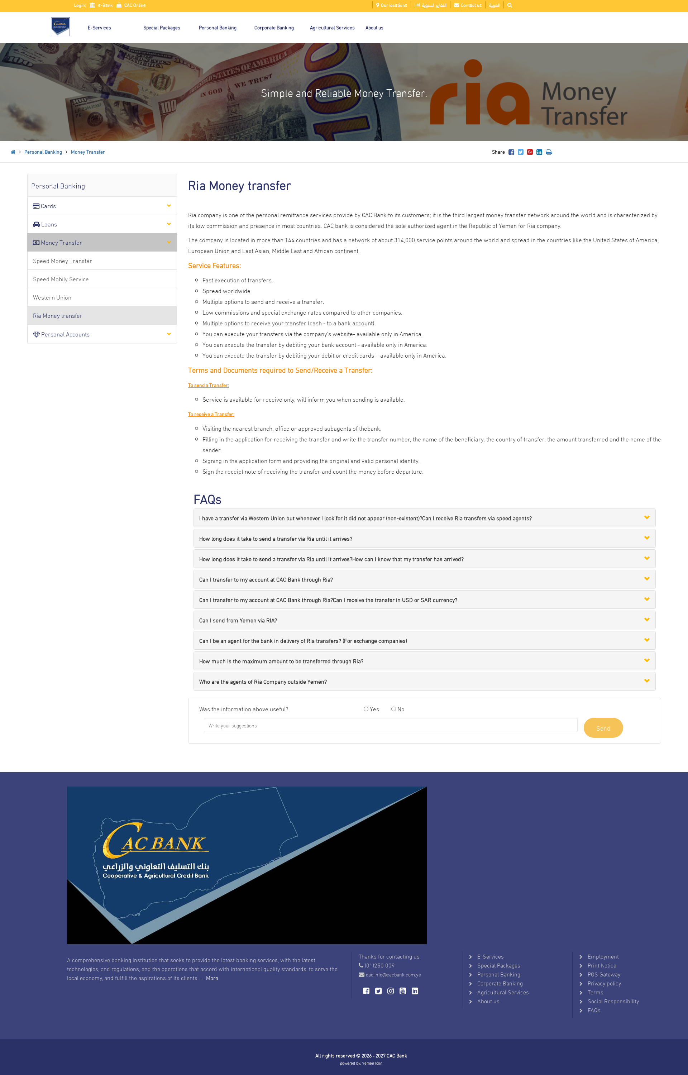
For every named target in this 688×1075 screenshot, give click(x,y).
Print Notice (602, 965)
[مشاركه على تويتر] (521, 151)
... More (209, 977)
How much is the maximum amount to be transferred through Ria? (281, 660)
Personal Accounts (65, 333)
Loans (48, 223)
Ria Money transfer (57, 315)
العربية (494, 4)
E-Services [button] (99, 27)
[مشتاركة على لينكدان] (539, 151)
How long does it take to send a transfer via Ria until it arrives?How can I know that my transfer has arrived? (331, 558)
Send (603, 727)
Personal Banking (43, 151)
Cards (47, 205)
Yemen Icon (372, 1063)
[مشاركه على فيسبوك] (511, 151)
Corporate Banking (500, 983)
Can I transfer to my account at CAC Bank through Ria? (266, 579)
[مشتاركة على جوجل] (530, 151)
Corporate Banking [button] (274, 27)
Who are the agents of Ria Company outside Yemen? (263, 681)
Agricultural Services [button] (332, 27)
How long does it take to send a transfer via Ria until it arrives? (275, 538)
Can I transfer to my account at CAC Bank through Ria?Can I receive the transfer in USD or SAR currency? (328, 599)
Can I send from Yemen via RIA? (238, 620)
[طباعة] (549, 151)
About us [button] (374, 27)
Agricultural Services (503, 992)
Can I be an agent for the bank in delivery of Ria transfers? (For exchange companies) (303, 640)
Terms (595, 992)
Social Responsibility (613, 1001)
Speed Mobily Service (61, 278)
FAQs (594, 1009)
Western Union (52, 296)
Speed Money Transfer (62, 260)
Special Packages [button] (161, 27)
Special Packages (498, 965)
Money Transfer (88, 151)
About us (488, 1001)
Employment (603, 956)
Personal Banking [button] (217, 27)
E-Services (490, 956)
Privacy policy (604, 983)
